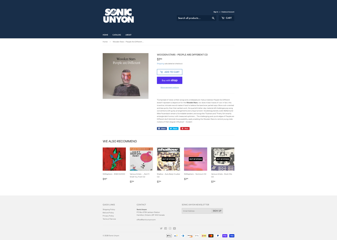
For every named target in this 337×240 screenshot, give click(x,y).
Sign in (216, 12)
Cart (228, 18)
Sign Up (217, 210)
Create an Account (227, 12)
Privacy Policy (108, 216)
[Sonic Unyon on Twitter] (161, 229)
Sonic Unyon (114, 235)
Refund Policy (108, 213)
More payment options (170, 87)
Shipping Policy (109, 209)
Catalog (117, 34)
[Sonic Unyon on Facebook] (165, 229)
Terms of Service (109, 219)
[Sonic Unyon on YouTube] (174, 229)
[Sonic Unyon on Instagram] (170, 229)
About (128, 34)
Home (105, 34)
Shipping (160, 63)
